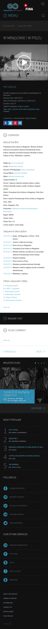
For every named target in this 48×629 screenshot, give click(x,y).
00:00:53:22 (7, 274)
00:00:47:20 (7, 267)
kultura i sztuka (23, 106)
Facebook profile (17, 488)
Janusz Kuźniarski (28, 170)
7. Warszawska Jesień (11, 291)
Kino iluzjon (14, 571)
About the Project (10, 594)
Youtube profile (16, 514)
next (40, 351)
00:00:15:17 (7, 249)
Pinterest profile (16, 497)
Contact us (7, 607)
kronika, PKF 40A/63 (24, 26)
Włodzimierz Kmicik (16, 166)
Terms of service (10, 598)
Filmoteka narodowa (18, 545)
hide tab (6, 307)
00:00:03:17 (7, 242)
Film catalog (8, 616)
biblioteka (31, 109)
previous (10, 351)
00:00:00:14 (7, 236)
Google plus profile (18, 505)
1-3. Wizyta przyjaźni (10, 286)
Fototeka (13, 554)
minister (15, 109)
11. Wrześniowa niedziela (12, 300)
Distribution (8, 603)
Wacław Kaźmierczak (16, 176)
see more (36, 408)
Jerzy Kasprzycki (17, 163)
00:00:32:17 (7, 261)
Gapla (11, 562)
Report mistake (30, 118)
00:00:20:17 (7, 252)
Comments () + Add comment (13, 118)
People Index (8, 611)
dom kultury (23, 109)
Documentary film (9, 26)
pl (43, 4)
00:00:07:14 (7, 245)
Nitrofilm (13, 580)
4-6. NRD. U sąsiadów (11, 289)
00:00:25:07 (7, 258)
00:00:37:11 (7, 264)
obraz (10, 109)
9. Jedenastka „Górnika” (12, 294)
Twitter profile (16, 523)
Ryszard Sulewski (20, 173)
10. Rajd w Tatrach (10, 297)
